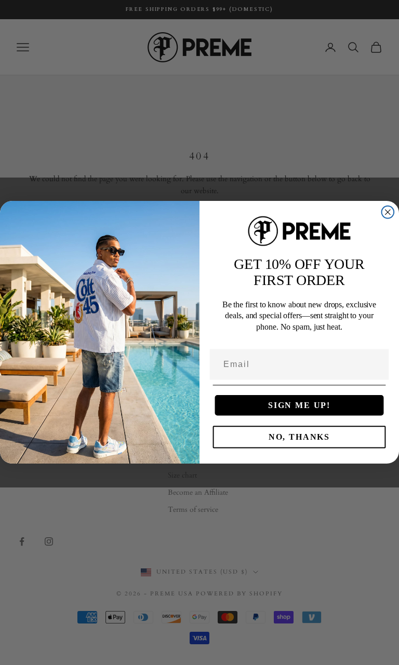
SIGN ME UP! (299, 405)
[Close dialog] (388, 212)
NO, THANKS (299, 437)
